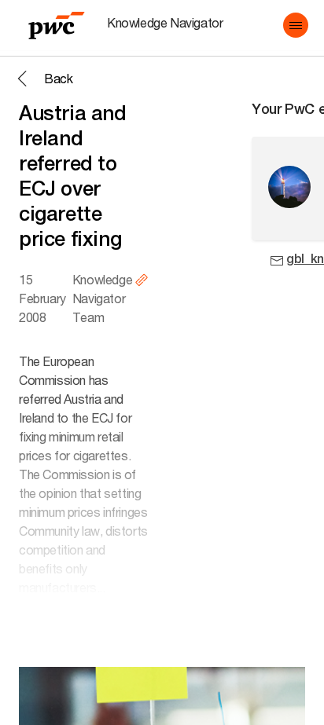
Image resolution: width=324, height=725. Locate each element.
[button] (295, 25)
